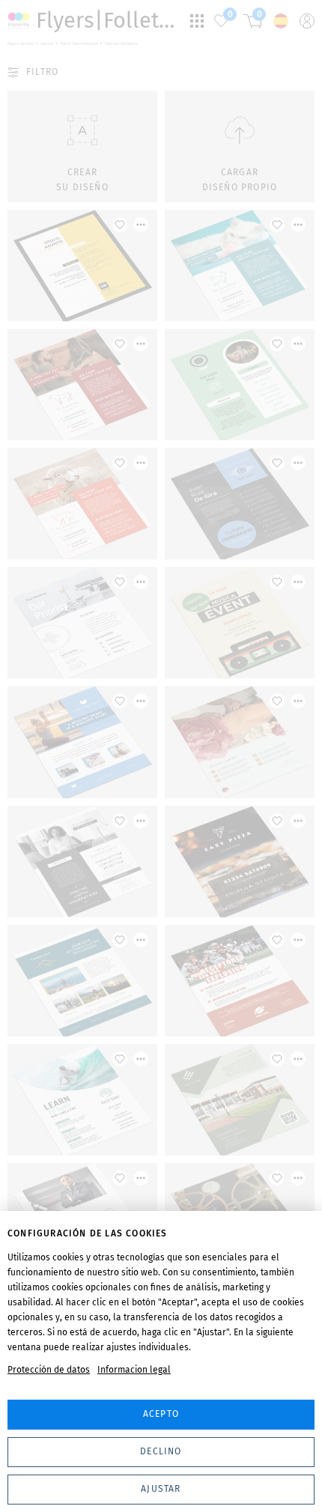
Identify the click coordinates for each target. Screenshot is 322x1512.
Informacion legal (134, 1369)
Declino (160, 1451)
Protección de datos (48, 1369)
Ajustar (160, 1489)
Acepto (161, 1414)
